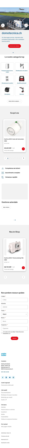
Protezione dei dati (5, 436)
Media (3, 414)
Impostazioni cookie (5, 442)
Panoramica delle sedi (7, 385)
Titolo (2, 310)
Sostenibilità (4, 416)
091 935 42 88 (5, 372)
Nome (2, 317)
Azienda (3, 303)
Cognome (4, 325)
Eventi (3, 399)
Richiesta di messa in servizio (9, 395)
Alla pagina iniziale (6, 426)
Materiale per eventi (6, 397)
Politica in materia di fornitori (9, 419)
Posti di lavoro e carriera (8, 409)
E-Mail (3, 296)
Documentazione (5, 392)
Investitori (4, 412)
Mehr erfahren (6, 207)
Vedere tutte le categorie (14, 101)
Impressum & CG (4, 439)
